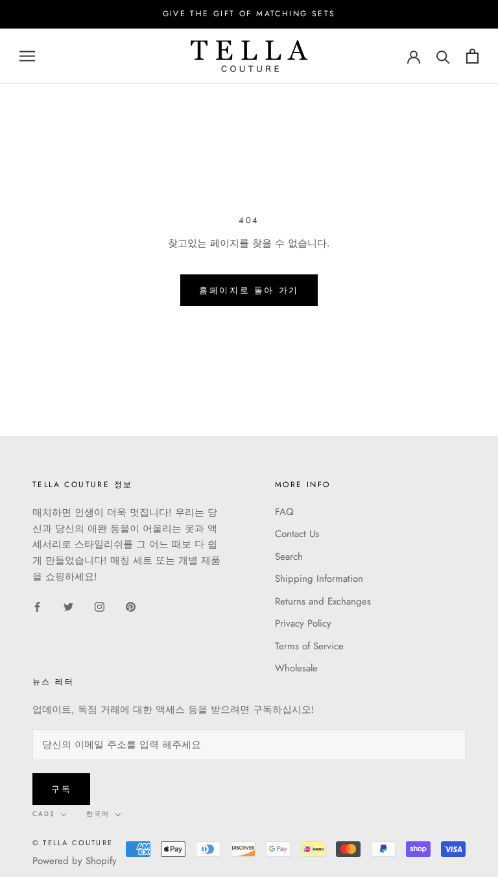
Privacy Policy (303, 623)
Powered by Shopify (74, 861)
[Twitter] (68, 606)
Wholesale (296, 668)
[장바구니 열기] (472, 56)
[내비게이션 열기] (27, 56)
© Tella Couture (72, 842)
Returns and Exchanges (323, 601)
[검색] (443, 56)
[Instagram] (99, 606)
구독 (61, 789)
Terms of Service (309, 646)
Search (289, 556)
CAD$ (43, 814)
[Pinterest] (131, 606)
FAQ (284, 512)
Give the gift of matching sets (249, 13)
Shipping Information (319, 578)
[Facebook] (37, 606)
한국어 (98, 814)
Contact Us (297, 534)
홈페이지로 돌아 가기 (249, 290)
